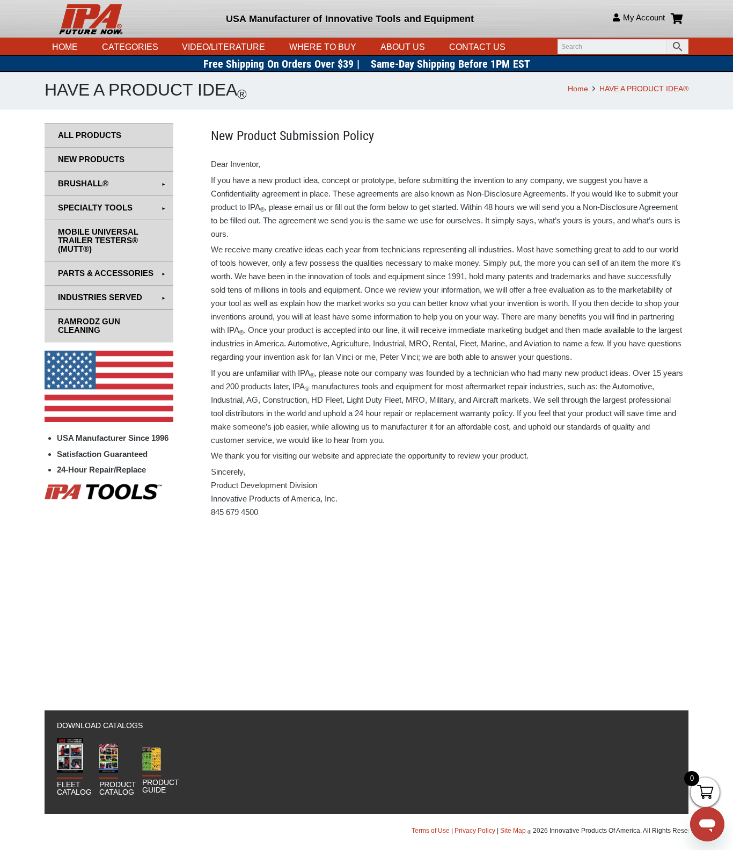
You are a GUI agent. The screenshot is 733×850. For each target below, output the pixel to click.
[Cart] (676, 19)
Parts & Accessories (105, 273)
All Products (89, 135)
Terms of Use (431, 830)
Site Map (513, 830)
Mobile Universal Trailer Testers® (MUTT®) (98, 240)
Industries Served (100, 297)
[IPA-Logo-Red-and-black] (90, 19)
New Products (91, 159)
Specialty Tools (95, 207)
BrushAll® (83, 183)
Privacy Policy (475, 830)
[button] (270, 47)
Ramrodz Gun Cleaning (89, 326)
